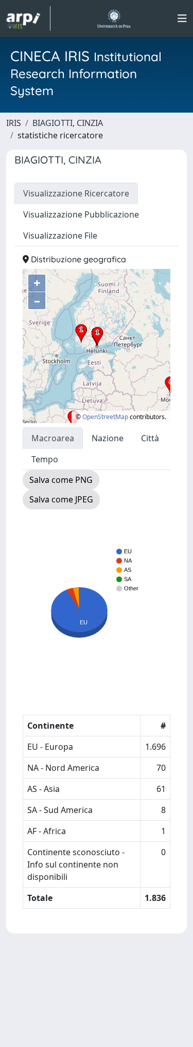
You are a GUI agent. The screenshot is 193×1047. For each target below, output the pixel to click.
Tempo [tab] (44, 459)
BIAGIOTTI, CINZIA (67, 123)
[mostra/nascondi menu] (182, 18)
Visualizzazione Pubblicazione (81, 214)
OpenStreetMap (105, 416)
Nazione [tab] (108, 438)
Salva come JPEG (61, 499)
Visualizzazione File (60, 235)
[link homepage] (28, 18)
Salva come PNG (61, 479)
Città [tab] (150, 438)
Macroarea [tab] (52, 438)
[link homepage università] (114, 18)
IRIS (13, 123)
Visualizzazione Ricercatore (76, 193)
